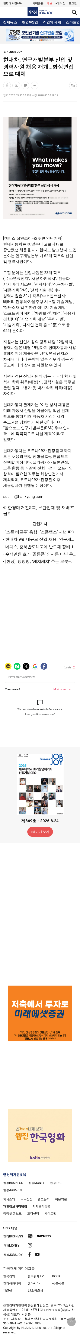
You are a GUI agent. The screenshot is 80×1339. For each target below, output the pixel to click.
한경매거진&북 (12, 3)
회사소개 (9, 1199)
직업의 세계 (52, 22)
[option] (40, 35)
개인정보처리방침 (15, 1206)
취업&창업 (30, 22)
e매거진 (60, 3)
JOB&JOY (15, 51)
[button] (72, 3)
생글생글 (58, 1283)
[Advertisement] (40, 914)
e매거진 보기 (40, 832)
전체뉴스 (10, 22)
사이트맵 (50, 1213)
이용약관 (61, 1199)
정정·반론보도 (12, 1213)
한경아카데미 (12, 1283)
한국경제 (9, 1276)
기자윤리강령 (41, 1206)
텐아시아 (34, 1283)
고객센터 (33, 1213)
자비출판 (38, 3)
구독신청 (26, 1199)
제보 (49, 3)
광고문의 (44, 1199)
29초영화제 (35, 1290)
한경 (13, 1183)
